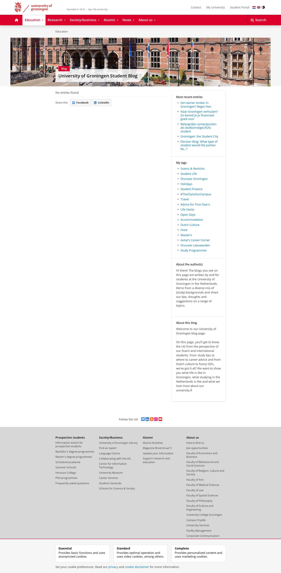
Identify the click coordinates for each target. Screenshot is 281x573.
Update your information (158, 453)
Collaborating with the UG (115, 458)
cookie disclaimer (137, 567)
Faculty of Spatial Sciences (202, 495)
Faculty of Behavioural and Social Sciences (202, 463)
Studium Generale (110, 483)
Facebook (82, 102)
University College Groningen (204, 515)
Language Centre (109, 453)
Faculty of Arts (195, 479)
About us (192, 437)
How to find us (195, 443)
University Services (197, 525)
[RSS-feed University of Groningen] (152, 419)
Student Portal (239, 7)
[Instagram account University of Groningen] (156, 419)
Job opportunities (197, 448)
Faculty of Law (194, 490)
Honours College (65, 472)
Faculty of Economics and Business (201, 455)
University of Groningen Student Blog (97, 75)
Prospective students (70, 437)
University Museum (111, 472)
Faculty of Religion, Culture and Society (205, 472)
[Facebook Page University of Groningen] (143, 419)
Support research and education (156, 460)
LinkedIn (103, 102)
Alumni (148, 437)
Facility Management (199, 530)
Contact (196, 7)
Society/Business (111, 437)
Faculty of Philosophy (199, 501)
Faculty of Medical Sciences (202, 485)
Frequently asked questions (72, 483)
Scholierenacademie (67, 462)
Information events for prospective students (69, 444)
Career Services (108, 478)
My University (215, 7)
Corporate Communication (202, 536)
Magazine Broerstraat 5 (157, 448)
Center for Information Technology (113, 465)
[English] (258, 7)
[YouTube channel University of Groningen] (160, 419)
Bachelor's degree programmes (74, 451)
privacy (113, 567)
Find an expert (108, 448)
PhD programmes (66, 478)
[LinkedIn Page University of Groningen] (147, 419)
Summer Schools (65, 467)
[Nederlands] (254, 7)
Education (61, 31)
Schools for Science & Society (117, 488)
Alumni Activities (153, 443)
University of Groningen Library (118, 443)
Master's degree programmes (73, 457)
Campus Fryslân (196, 520)
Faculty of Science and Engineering (199, 507)
